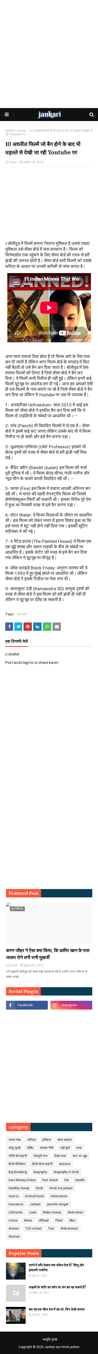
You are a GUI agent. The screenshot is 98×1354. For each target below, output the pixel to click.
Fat (66, 1180)
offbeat (44, 1220)
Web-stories (69, 1228)
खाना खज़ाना (64, 1140)
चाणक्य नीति (47, 1148)
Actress (65, 1164)
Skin (72, 1220)
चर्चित (30, 1148)
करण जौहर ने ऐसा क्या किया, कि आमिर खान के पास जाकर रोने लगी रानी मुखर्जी (47, 953)
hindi (39, 1188)
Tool (51, 1228)
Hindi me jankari (61, 1188)
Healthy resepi (19, 1188)
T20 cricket (33, 1228)
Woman (14, 1236)
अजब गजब (15, 1140)
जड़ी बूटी (65, 1148)
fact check (50, 1180)
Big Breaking (18, 1172)
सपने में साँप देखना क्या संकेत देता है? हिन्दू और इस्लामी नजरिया (56, 1268)
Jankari (35, 1204)
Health (80, 1180)
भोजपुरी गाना (40, 1156)
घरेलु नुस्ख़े (14, 1148)
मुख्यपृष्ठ (9, 131)
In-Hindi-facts (34, 1196)
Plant (59, 1220)
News (28, 1220)
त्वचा (79, 1148)
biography (40, 1172)
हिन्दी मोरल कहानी (42, 1164)
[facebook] (27, 1005)
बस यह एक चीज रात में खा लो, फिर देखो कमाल (57, 1309)
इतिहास (46, 1140)
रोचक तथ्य (60, 1156)
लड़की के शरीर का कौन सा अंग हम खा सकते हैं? (57, 1287)
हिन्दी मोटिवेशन (17, 1164)
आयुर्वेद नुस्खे (50, 1339)
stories (14, 1228)
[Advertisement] (49, 54)
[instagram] (71, 1005)
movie (21, 131)
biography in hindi (66, 1172)
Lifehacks (16, 1212)
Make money (52, 1212)
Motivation (75, 1212)
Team (13, 162)
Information (59, 1196)
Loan (32, 1212)
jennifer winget (57, 1204)
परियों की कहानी (18, 1156)
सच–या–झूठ (80, 1156)
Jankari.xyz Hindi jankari (61, 1347)
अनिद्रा (31, 1140)
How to (14, 1196)
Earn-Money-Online (22, 1180)
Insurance (16, 1204)
